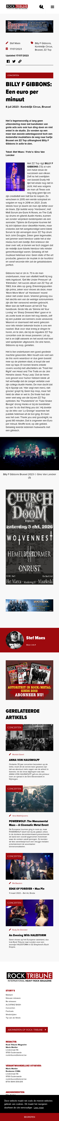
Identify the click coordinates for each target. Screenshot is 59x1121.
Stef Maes (15, 43)
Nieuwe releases (13, 998)
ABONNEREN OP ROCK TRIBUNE (25, 1029)
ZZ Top (47, 49)
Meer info (30, 645)
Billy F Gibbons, (43, 43)
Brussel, (39, 49)
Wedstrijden (11, 1014)
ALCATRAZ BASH (13, 1005)
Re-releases (11, 1001)
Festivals (10, 1011)
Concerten (10, 1008)
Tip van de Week (13, 1018)
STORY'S (10, 990)
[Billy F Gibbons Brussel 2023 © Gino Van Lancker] (15, 177)
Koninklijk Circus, (44, 46)
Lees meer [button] (39, 1107)
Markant (9, 995)
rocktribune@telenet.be (16, 1055)
